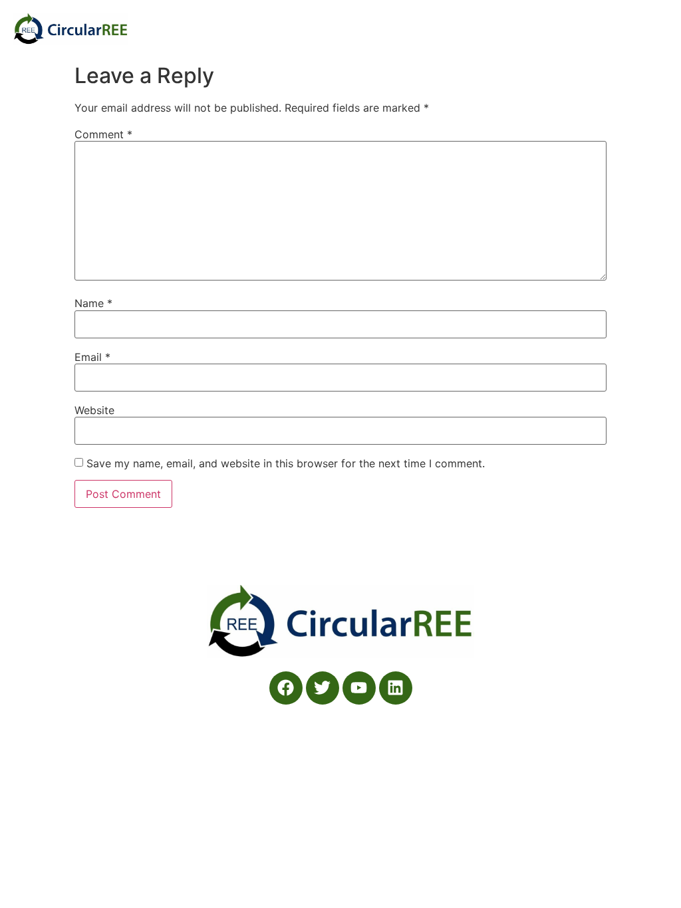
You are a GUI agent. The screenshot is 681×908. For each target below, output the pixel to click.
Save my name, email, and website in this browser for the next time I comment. (285, 463)
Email (92, 357)
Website (94, 410)
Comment (103, 134)
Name (93, 303)
